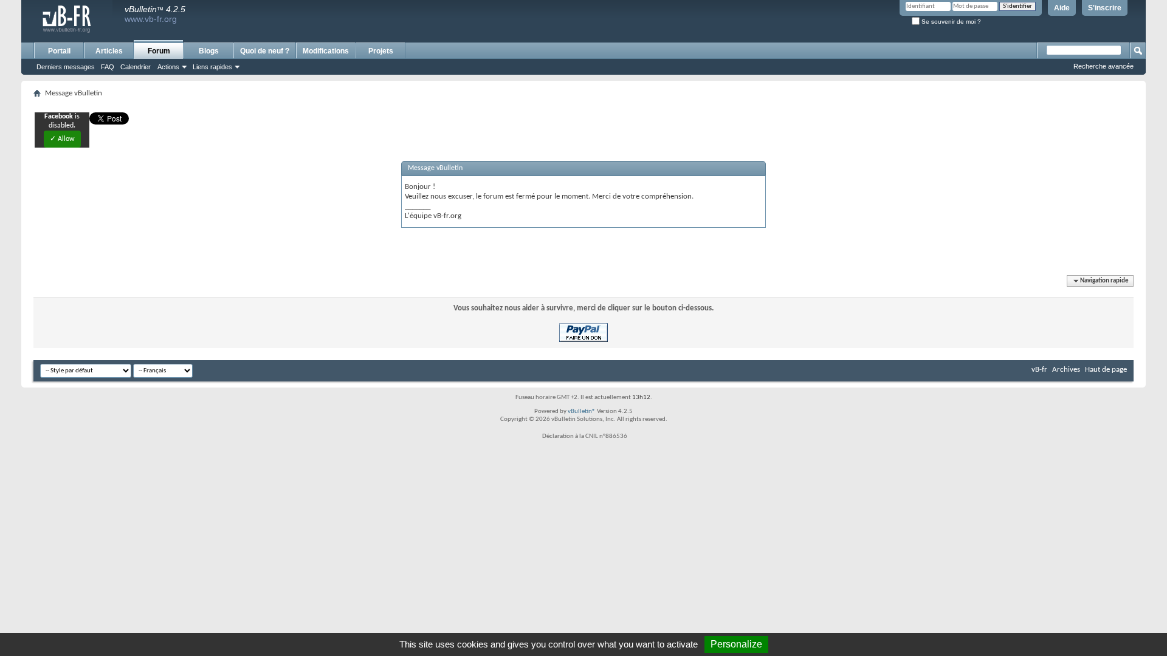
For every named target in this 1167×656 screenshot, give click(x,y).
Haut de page (1106, 370)
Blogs (209, 51)
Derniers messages (65, 66)
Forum (159, 51)
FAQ (107, 66)
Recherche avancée (1103, 66)
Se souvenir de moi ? (950, 21)
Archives (1066, 370)
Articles (109, 51)
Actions (168, 66)
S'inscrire (1104, 8)
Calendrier (135, 66)
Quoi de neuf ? (264, 51)
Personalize (736, 644)
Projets (380, 51)
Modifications (326, 51)
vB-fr (1039, 370)
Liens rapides (212, 66)
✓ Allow (62, 139)
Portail (59, 51)
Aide (1062, 8)
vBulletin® (582, 411)
